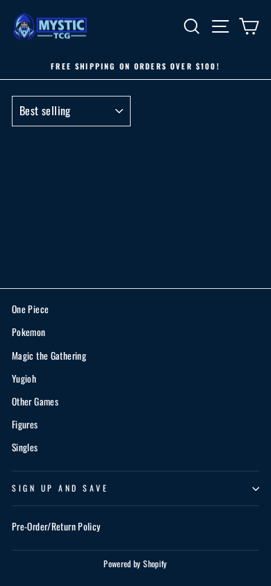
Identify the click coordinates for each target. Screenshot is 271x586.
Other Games (35, 401)
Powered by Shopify (135, 563)
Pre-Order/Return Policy (56, 526)
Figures (25, 424)
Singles (25, 447)
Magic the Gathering (49, 355)
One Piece (30, 309)
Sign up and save (60, 488)
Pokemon (29, 332)
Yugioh (24, 378)
